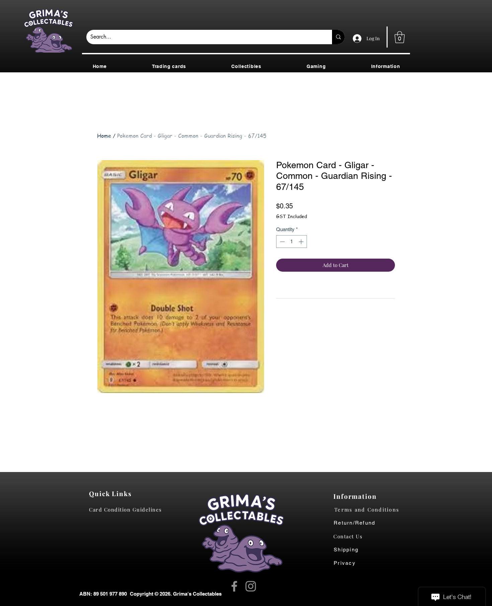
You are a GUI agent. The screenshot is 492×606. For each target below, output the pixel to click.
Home (104, 135)
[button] (400, 37)
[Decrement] (281, 241)
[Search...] (338, 37)
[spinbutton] (291, 241)
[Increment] (301, 241)
